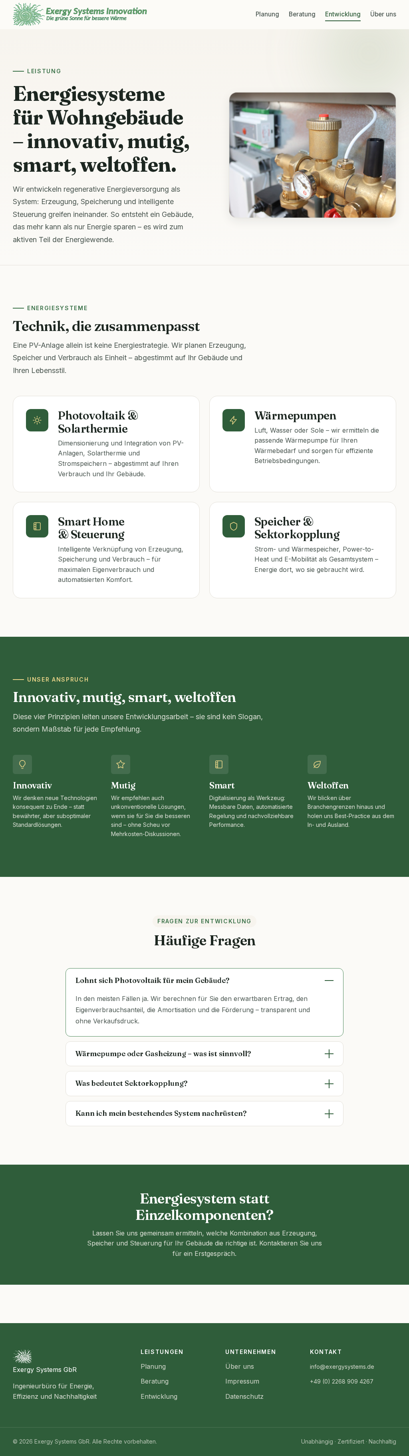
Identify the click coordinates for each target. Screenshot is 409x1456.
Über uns (383, 14)
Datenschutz (244, 1396)
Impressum (242, 1381)
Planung (267, 14)
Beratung (302, 14)
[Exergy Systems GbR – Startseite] (80, 14)
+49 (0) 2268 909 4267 (341, 1381)
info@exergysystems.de (342, 1366)
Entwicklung (343, 14)
